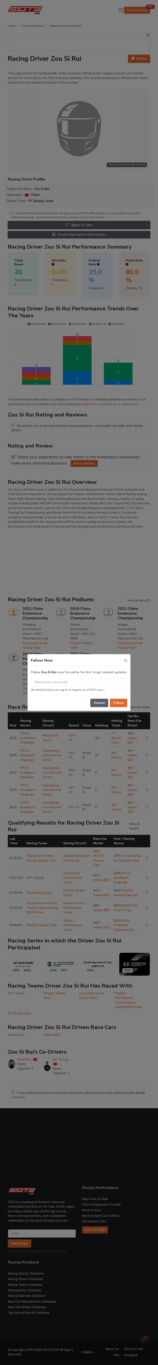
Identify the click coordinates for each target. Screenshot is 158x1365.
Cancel (99, 703)
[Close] (125, 660)
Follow (118, 703)
